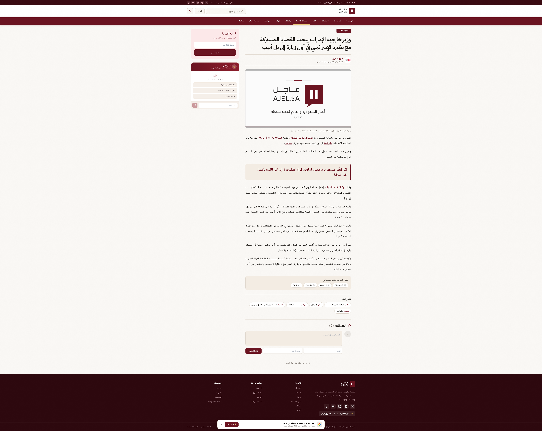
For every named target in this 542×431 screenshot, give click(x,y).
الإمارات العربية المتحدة (301, 137)
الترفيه (277, 20)
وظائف (288, 20)
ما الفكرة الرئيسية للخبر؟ (228, 85)
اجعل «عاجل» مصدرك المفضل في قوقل (337, 414)
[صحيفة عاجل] (347, 11)
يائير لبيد (342, 311)
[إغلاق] (221, 424)
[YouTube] (193, 2)
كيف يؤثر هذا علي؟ (230, 96)
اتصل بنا (219, 3)
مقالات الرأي (257, 392)
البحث (259, 397)
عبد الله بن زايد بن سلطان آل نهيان (267, 305)
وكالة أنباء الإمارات (334, 187)
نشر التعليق (253, 351)
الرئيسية (349, 20)
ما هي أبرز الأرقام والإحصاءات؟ (226, 90)
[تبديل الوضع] (190, 11)
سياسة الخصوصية (215, 401)
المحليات (337, 20)
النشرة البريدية (228, 3)
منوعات (267, 20)
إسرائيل (288, 142)
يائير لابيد (328, 142)
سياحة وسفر (254, 20)
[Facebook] (202, 2)
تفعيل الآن (231, 424)
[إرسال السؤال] (194, 105)
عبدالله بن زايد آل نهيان (270, 137)
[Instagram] (197, 2)
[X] (206, 2)
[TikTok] (188, 2)
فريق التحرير (338, 58)
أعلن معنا (218, 397)
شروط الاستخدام (192, 427)
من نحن (219, 388)
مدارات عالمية (302, 20)
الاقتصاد (325, 20)
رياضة (314, 20)
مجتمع (241, 20)
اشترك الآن (215, 52)
